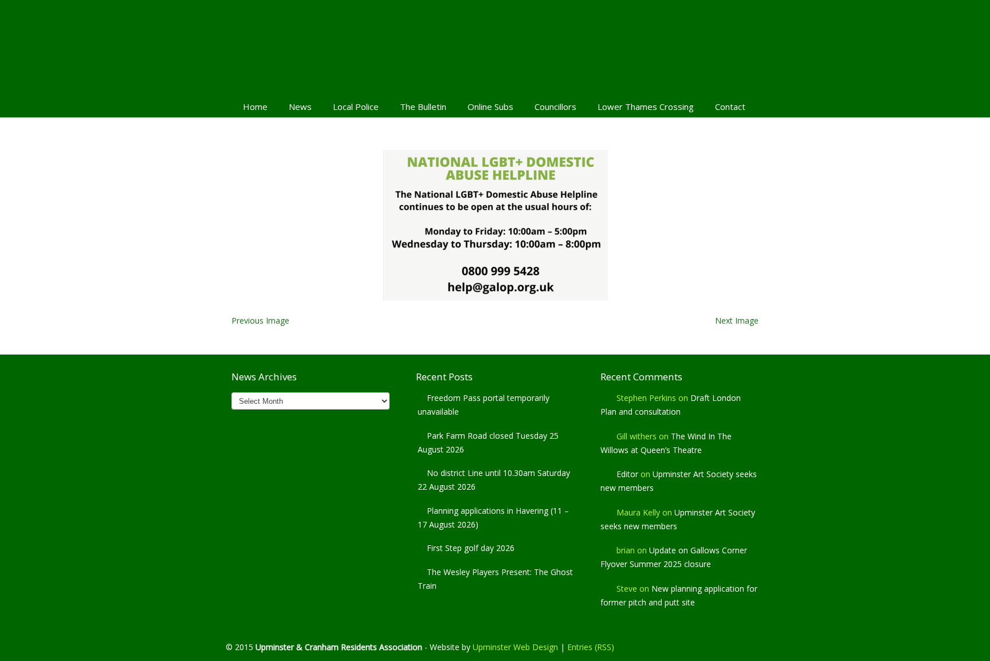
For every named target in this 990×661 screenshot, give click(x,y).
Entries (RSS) (590, 647)
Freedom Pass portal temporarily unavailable (483, 404)
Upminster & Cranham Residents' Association (495, 46)
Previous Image (260, 320)
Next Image (737, 320)
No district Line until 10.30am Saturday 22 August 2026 (494, 479)
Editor (627, 474)
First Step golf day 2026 (470, 547)
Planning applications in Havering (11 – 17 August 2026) (493, 517)
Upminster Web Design (515, 647)
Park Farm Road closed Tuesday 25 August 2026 (488, 442)
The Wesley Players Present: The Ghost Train (495, 578)
